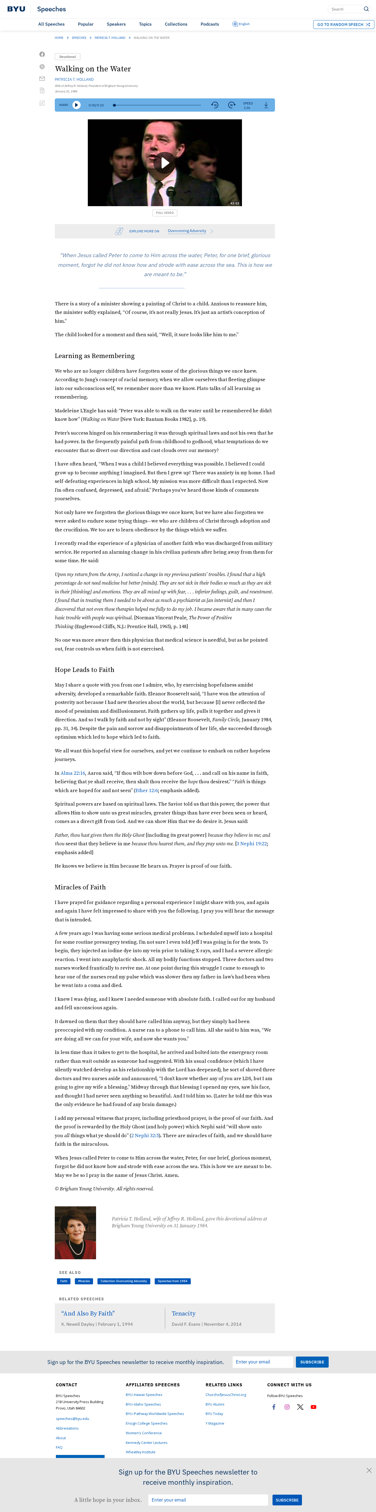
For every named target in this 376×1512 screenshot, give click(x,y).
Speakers (116, 24)
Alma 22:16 (73, 773)
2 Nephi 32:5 (145, 1135)
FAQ (59, 1447)
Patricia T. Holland (110, 38)
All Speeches (51, 24)
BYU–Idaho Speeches (143, 1404)
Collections (176, 24)
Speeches (51, 9)
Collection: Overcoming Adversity (124, 1281)
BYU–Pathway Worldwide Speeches (155, 1414)
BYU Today (214, 1414)
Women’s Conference (144, 1433)
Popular (86, 24)
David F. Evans (186, 1324)
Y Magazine (215, 1423)
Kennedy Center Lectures (147, 1443)
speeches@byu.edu (72, 1419)
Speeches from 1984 (172, 1281)
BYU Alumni (215, 1404)
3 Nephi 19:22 (252, 843)
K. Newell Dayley (78, 1324)
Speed (248, 103)
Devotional (67, 57)
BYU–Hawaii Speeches (144, 1395)
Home (59, 38)
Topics (145, 24)
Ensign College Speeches (147, 1423)
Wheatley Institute (141, 1452)
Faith (63, 1281)
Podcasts (210, 24)
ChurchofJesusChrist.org (226, 1395)
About (61, 1438)
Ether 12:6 (146, 790)
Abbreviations (67, 1428)
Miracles (84, 1281)
